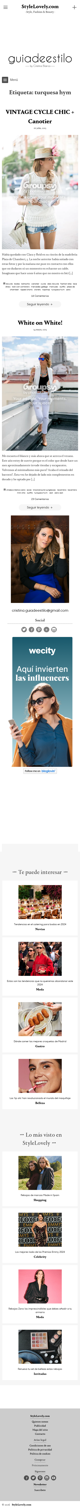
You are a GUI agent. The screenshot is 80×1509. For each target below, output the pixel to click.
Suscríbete (40, 1490)
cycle (43, 283)
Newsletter (40, 1484)
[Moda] (40, 974)
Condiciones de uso (40, 1445)
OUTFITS (62, 286)
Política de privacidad (40, 1450)
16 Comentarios (40, 295)
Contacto (40, 1434)
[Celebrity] (40, 1245)
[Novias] (40, 918)
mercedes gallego (39, 286)
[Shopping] (40, 1189)
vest (51, 492)
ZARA (68, 289)
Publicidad (40, 1426)
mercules (53, 286)
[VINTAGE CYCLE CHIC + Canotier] (40, 192)
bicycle (9, 283)
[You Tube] (53, 1478)
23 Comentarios (40, 498)
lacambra (61, 489)
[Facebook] (31, 629)
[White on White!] (40, 393)
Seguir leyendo (38, 304)
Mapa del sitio (40, 1430)
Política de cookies (40, 1454)
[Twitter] (24, 629)
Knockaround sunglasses (44, 489)
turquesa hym (58, 289)
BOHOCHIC (25, 283)
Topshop (46, 289)
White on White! (40, 323)
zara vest (59, 492)
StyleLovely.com (40, 7)
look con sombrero (21, 286)
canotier (35, 283)
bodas (17, 283)
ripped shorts (26, 289)
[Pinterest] (39, 629)
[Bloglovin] (46, 629)
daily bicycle (53, 283)
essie (29, 489)
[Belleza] (40, 1091)
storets (37, 289)
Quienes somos (40, 1422)
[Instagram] (54, 629)
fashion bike (65, 283)
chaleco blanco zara (15, 489)
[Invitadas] (40, 1362)
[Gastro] (40, 1035)
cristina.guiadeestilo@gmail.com (40, 610)
